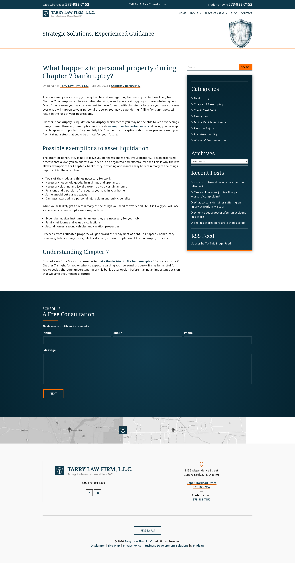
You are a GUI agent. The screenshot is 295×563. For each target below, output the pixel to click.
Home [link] (182, 13)
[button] (89, 492)
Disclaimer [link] (98, 545)
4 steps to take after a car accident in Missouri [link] (217, 184)
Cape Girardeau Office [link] (201, 483)
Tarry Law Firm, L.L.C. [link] (74, 86)
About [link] (194, 13)
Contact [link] (246, 13)
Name (47, 333)
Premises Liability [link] (205, 134)
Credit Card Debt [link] (205, 110)
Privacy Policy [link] (132, 545)
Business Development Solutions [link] (166, 545)
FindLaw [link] (198, 545)
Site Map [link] (114, 545)
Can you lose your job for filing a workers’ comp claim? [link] (214, 194)
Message (49, 350)
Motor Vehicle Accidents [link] (210, 122)
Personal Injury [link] (204, 128)
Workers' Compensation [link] (210, 140)
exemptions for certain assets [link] (128, 126)
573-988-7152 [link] (77, 4)
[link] (69, 13)
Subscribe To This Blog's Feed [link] (211, 243)
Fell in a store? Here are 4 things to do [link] (219, 223)
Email (117, 333)
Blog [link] (234, 13)
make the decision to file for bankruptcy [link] (125, 261)
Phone (188, 333)
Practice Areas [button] (214, 13)
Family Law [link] (201, 116)
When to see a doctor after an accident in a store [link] (218, 215)
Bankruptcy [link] (201, 98)
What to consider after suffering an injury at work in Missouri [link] (216, 204)
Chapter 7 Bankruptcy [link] (125, 86)
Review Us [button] (147, 530)
